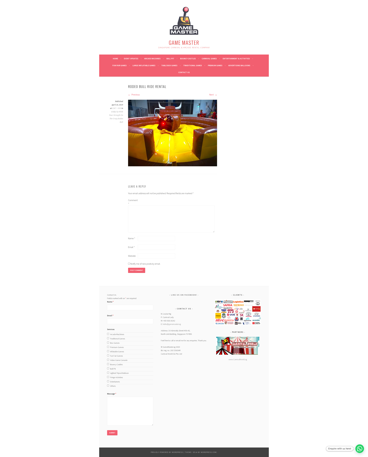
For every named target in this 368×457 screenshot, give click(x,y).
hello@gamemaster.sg (172, 324)
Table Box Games (169, 65)
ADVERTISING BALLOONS (239, 65)
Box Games (114, 343)
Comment (132, 202)
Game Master (184, 42)
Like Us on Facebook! (184, 295)
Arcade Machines (152, 58)
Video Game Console (118, 360)
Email (131, 247)
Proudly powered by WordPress (167, 452)
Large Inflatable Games (144, 65)
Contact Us (184, 72)
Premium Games (215, 65)
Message (111, 393)
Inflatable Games (117, 351)
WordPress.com (209, 452)
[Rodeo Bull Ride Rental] (172, 165)
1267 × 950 (116, 108)
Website (132, 255)
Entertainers (115, 381)
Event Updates (131, 58)
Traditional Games (192, 65)
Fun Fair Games (119, 65)
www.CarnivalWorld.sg (238, 359)
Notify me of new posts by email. (145, 263)
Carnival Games (209, 58)
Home (115, 58)
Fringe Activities (116, 377)
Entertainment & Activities (236, 58)
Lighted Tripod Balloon (119, 373)
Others (113, 386)
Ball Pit (170, 58)
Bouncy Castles (188, 58)
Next (211, 94)
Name (131, 238)
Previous (135, 94)
